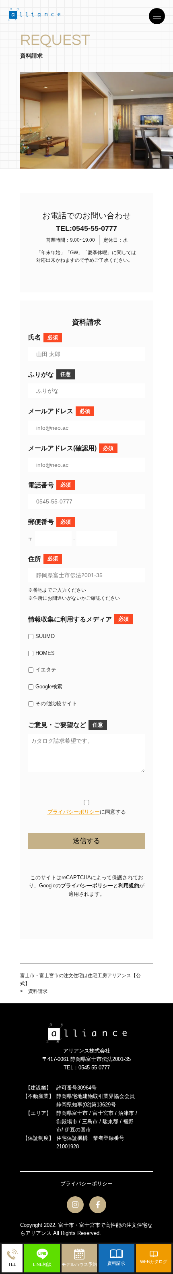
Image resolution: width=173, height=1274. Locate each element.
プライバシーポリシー (73, 812)
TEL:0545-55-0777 (86, 228)
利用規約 (128, 885)
